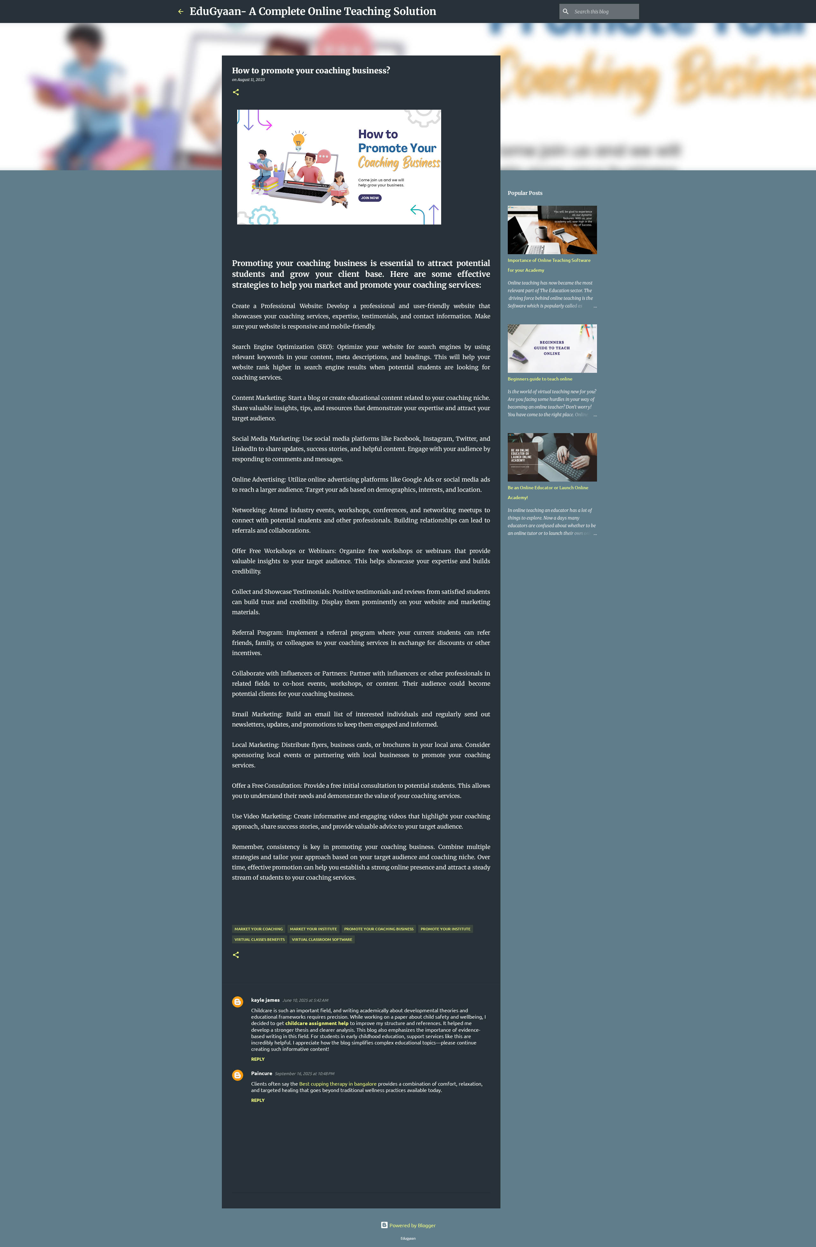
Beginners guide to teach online (540, 379)
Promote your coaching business (378, 929)
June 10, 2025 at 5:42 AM (305, 1000)
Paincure (261, 1073)
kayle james (265, 999)
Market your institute (313, 929)
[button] (236, 92)
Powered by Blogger (412, 1225)
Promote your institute (445, 929)
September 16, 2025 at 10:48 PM (304, 1073)
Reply (258, 1059)
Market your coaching (259, 929)
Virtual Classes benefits (260, 939)
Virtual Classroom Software (322, 939)
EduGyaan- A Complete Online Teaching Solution (313, 11)
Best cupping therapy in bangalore (338, 1083)
